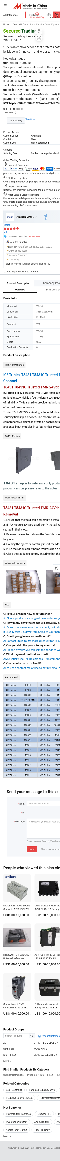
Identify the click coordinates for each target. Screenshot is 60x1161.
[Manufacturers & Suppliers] (30, 6)
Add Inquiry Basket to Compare (23, 271)
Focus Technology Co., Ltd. (42, 1147)
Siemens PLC (44, 1113)
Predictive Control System (19, 1097)
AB (4, 1042)
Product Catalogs (50, 1035)
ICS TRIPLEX (9, 1054)
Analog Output (42, 1121)
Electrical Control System (47, 24)
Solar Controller (14, 1089)
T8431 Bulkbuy (42, 1129)
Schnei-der (8, 1048)
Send (31, 849)
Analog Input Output (16, 1129)
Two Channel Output (16, 1121)
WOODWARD (40, 1048)
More (6, 1136)
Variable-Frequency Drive (42, 1089)
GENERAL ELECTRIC (44, 1054)
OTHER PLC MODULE (45, 1042)
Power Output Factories (18, 1113)
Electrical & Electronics (22, 24)
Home (6, 24)
